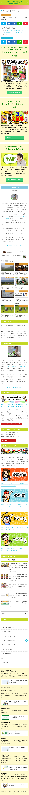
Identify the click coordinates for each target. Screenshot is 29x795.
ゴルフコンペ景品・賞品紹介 (8, 644)
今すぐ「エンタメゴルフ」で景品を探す (11, 423)
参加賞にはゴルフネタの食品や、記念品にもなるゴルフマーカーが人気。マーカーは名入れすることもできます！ (14, 506)
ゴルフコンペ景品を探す (14, 92)
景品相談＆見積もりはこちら (14, 179)
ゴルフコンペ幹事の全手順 (8, 640)
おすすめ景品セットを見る (8, 440)
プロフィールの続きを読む (15, 245)
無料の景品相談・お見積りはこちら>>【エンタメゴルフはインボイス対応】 (14, 7)
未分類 (3, 658)
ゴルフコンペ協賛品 (6, 631)
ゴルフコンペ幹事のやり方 (8, 38)
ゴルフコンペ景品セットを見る (14, 137)
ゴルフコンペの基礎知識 (7, 627)
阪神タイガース (5, 662)
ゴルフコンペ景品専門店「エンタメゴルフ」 (17, 366)
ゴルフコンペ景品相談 (7, 649)
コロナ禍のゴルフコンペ (7, 653)
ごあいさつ (4, 622)
